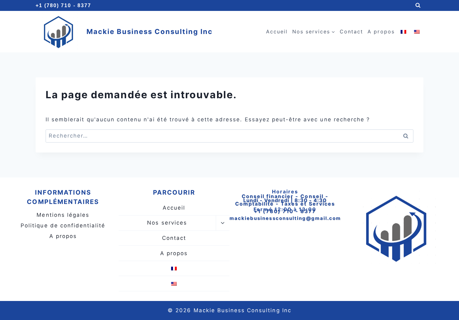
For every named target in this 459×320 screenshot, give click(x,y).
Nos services (167, 223)
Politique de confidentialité (63, 225)
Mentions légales (63, 215)
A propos (381, 31)
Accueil (277, 31)
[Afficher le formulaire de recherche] (417, 5)
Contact (351, 31)
